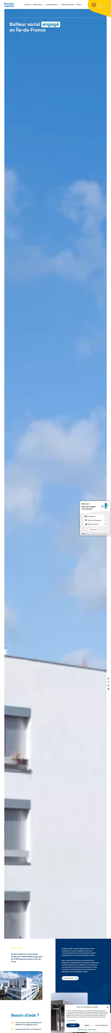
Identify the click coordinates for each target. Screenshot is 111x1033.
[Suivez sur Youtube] (108, 689)
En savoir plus (69, 978)
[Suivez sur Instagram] (108, 685)
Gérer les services (71, 1020)
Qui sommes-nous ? (51, 4)
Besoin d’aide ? (37, 4)
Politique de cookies (82, 1029)
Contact (79, 4)
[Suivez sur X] (108, 682)
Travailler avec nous (67, 4)
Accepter (73, 1025)
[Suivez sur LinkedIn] (108, 678)
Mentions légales (92, 1029)
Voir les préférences (101, 1025)
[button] (107, 1007)
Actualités (27, 4)
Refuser (87, 1025)
